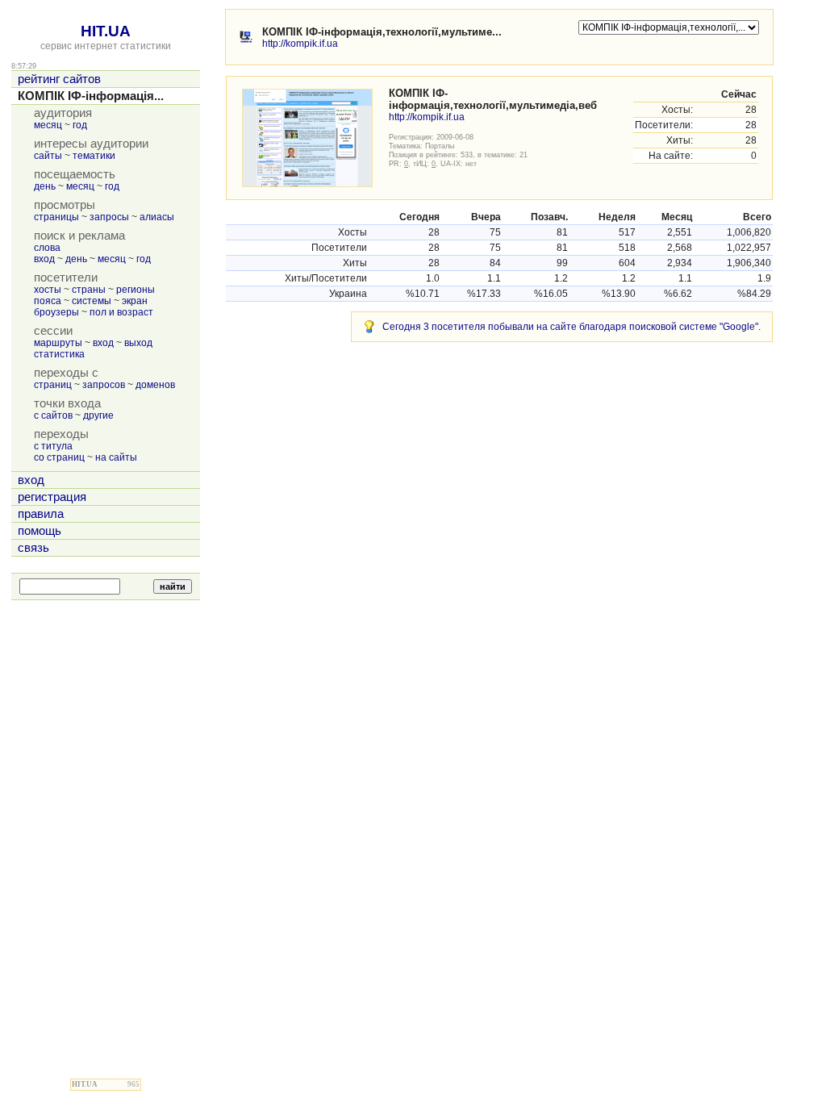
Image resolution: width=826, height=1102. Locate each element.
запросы (109, 217)
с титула (53, 446)
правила (41, 513)
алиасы (157, 217)
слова (47, 247)
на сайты (116, 457)
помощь (39, 530)
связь (33, 547)
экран (135, 301)
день (45, 186)
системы (91, 301)
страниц (53, 384)
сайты (48, 155)
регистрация (52, 496)
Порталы (439, 145)
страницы (56, 217)
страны (89, 289)
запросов (103, 384)
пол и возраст (121, 312)
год (80, 125)
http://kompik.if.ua (300, 43)
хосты (47, 289)
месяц (48, 125)
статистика (59, 354)
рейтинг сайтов (59, 79)
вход (44, 259)
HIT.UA (106, 31)
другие (98, 415)
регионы (135, 289)
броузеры (56, 312)
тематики (94, 155)
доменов (155, 384)
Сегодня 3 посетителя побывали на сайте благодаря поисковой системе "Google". (571, 326)
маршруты (58, 343)
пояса (47, 301)
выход (138, 343)
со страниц (59, 457)
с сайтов (53, 415)
